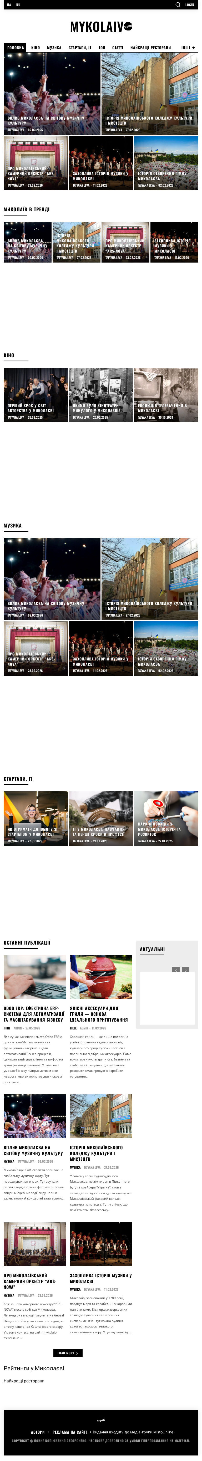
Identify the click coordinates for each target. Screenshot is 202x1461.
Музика (9, 1161)
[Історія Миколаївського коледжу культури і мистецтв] (150, 94)
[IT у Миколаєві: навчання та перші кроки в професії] (101, 818)
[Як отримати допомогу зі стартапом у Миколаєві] (36, 818)
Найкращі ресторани (24, 1380)
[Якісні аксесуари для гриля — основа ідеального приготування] (101, 977)
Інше (7, 1028)
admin (18, 1028)
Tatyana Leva (26, 1161)
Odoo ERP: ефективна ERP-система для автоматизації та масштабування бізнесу (34, 1014)
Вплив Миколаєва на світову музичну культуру (33, 1150)
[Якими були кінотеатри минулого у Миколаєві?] (101, 395)
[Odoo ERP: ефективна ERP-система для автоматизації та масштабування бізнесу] (35, 977)
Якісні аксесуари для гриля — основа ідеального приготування (99, 1014)
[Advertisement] (101, 310)
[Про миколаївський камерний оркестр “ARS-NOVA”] (36, 163)
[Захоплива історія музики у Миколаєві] (101, 163)
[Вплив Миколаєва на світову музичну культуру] (52, 94)
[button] (177, 4)
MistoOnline (163, 1432)
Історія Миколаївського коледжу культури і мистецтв (96, 1153)
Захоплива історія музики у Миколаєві (101, 1278)
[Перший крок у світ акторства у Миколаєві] (36, 395)
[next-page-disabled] (185, 971)
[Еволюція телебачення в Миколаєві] (166, 395)
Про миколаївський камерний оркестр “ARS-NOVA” (30, 1281)
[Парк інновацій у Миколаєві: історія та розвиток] (166, 818)
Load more (66, 1353)
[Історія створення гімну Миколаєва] (166, 163)
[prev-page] (176, 971)
